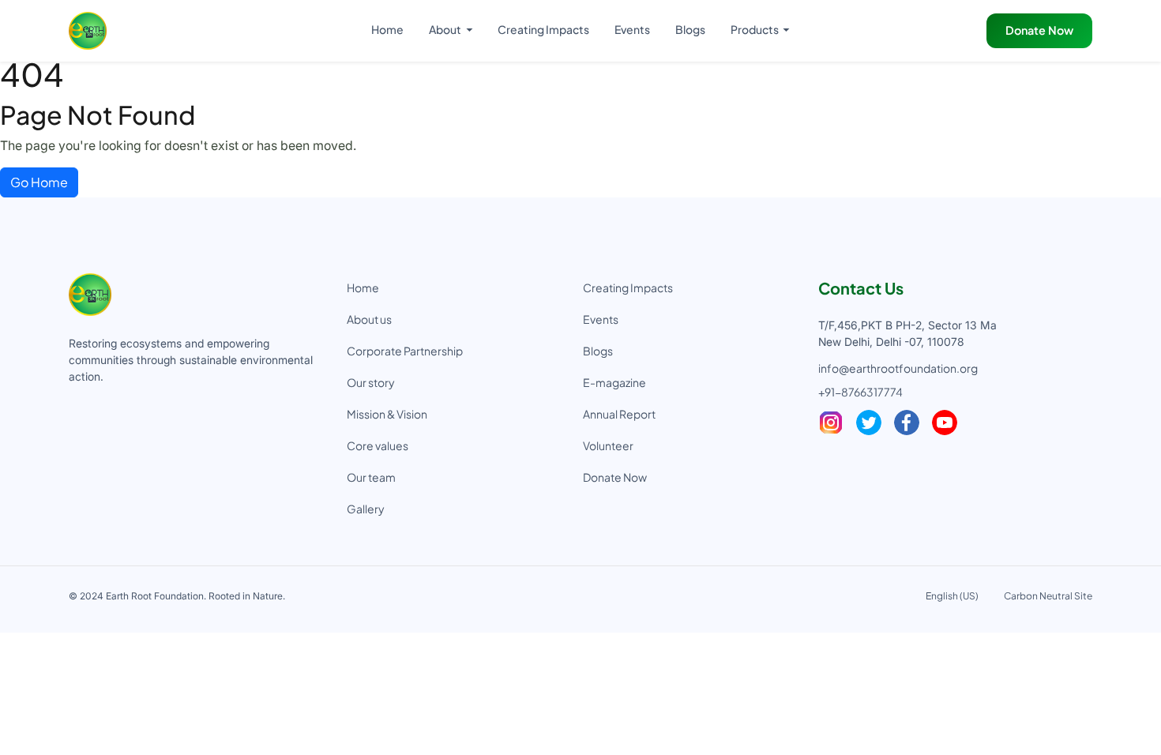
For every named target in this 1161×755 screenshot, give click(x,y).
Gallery (366, 508)
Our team (371, 477)
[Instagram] (831, 422)
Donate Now (1039, 30)
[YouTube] (944, 422)
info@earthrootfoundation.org (898, 368)
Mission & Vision (387, 414)
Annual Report (619, 414)
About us (369, 319)
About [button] (446, 29)
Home (387, 29)
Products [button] (755, 29)
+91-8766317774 (860, 391)
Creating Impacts (543, 29)
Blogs (690, 29)
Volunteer (608, 445)
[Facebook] (906, 422)
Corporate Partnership (405, 351)
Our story (371, 382)
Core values (377, 445)
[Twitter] (868, 422)
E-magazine (614, 382)
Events (632, 29)
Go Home (39, 182)
